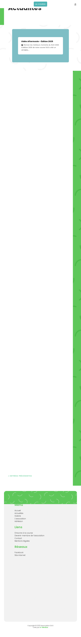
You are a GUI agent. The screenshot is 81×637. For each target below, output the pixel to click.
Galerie (18, 516)
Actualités (19, 513)
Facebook (19, 552)
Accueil (18, 510)
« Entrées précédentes (20, 476)
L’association (20, 518)
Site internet (20, 555)
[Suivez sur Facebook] (71, 19)
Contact (18, 538)
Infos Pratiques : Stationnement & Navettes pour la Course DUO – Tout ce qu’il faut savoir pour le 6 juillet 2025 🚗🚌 (39, 385)
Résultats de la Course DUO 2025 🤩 (33, 183)
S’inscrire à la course (24, 533)
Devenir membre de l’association (29, 535)
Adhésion (19, 521)
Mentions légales (22, 541)
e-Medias (44, 627)
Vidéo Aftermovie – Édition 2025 (37, 41)
